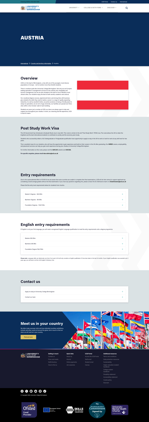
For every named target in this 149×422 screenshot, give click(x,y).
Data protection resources (111, 359)
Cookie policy (107, 380)
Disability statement (109, 374)
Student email (89, 362)
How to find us (52, 365)
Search (126, 8)
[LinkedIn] (40, 391)
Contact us (114, 2)
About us (69, 356)
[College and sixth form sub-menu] (102, 7)
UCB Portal (105, 2)
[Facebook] (31, 391)
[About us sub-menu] (115, 7)
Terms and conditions (109, 356)
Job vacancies (71, 365)
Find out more (28, 337)
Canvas (87, 365)
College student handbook (108, 370)
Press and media (53, 359)
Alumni (69, 359)
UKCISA (68, 150)
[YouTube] (35, 391)
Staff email (88, 359)
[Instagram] (22, 391)
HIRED (110, 144)
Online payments (72, 362)
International (123, 2)
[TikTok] (44, 391)
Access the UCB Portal (92, 356)
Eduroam (106, 383)
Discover (111, 7)
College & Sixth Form (92, 7)
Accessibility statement (110, 377)
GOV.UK (55, 150)
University (73, 7)
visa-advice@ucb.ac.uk (50, 153)
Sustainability (107, 362)
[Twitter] (26, 391)
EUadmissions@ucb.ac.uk (118, 181)
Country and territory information (41, 63)
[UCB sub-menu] (78, 7)
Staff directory (52, 362)
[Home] (30, 8)
